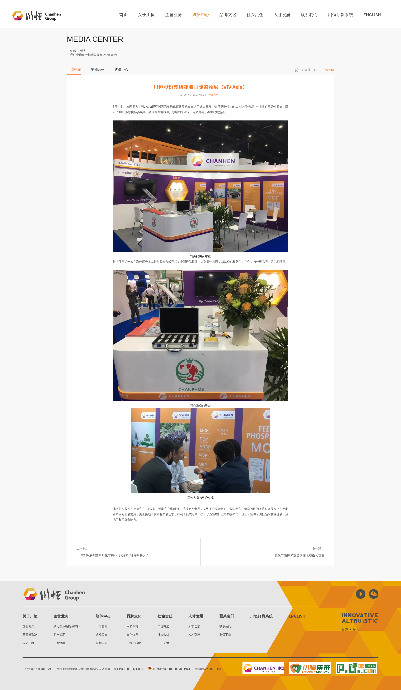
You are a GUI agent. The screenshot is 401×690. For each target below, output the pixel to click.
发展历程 (28, 643)
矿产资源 (59, 634)
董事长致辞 (30, 634)
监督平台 (225, 634)
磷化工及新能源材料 (66, 626)
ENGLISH (372, 15)
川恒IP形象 (134, 643)
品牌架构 (132, 626)
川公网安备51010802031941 (171, 669)
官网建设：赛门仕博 (208, 669)
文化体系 (132, 634)
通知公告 (97, 70)
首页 (123, 15)
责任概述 (163, 626)
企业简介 (28, 626)
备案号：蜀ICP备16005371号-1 (122, 669)
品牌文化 (227, 15)
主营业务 (173, 15)
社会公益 (163, 634)
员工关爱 (163, 643)
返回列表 (213, 94)
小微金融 (59, 643)
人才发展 (282, 15)
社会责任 (254, 15)
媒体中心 (200, 15)
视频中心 (121, 70)
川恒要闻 (74, 70)
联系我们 (309, 15)
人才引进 (194, 634)
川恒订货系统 (340, 15)
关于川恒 (146, 15)
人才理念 (194, 626)
